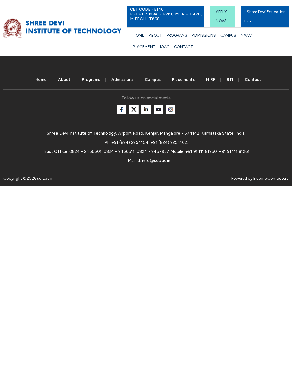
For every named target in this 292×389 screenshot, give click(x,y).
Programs (177, 35)
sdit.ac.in (45, 178)
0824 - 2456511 (119, 151)
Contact (183, 46)
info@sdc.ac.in (156, 160)
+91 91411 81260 (201, 151)
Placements (183, 79)
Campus (228, 35)
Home (138, 35)
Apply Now (221, 16)
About (155, 35)
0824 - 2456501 (85, 151)
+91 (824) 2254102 (169, 142)
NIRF (210, 79)
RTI (230, 79)
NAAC (246, 35)
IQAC (164, 46)
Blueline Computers (271, 178)
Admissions (204, 35)
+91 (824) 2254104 (130, 142)
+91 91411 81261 (234, 151)
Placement (144, 46)
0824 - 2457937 (153, 151)
